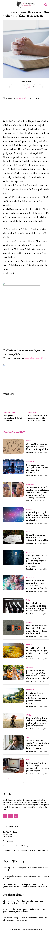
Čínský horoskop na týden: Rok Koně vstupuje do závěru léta (37, 537)
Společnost (30, 441)
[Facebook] (5, 816)
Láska (28, 737)
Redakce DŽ (21, 98)
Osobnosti (30, 484)
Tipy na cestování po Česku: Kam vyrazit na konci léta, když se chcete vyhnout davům (25, 918)
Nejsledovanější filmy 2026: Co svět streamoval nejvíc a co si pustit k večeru (37, 767)
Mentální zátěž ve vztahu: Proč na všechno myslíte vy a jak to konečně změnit (37, 744)
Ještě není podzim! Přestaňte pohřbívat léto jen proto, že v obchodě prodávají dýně (37, 674)
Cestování (30, 461)
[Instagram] (10, 816)
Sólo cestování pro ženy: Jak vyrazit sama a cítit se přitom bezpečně (37, 468)
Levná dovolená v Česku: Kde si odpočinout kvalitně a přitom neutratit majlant (36, 698)
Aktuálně (29, 667)
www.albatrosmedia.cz (35, 358)
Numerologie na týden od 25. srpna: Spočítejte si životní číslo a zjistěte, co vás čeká (37, 516)
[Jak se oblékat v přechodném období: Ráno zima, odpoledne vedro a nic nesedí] (13, 605)
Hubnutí (29, 622)
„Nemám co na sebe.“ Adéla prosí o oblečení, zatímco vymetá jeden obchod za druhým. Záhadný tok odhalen (37, 492)
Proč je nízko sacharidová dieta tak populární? (13, 418)
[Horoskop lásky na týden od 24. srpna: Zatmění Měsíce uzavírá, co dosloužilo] (13, 582)
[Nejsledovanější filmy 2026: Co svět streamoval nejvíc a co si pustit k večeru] (13, 765)
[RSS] (16, 816)
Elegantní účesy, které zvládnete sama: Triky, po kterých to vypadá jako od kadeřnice (36, 722)
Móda (28, 600)
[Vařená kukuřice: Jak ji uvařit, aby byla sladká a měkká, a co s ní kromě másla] (13, 650)
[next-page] (8, 778)
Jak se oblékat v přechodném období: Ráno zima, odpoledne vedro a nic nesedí (37, 607)
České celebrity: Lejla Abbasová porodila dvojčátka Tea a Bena (37, 418)
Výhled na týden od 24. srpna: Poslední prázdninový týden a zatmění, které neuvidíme (37, 560)
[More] (40, 86)
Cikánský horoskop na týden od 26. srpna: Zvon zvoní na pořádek (37, 447)
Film (27, 760)
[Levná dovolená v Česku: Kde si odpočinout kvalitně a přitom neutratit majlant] (13, 695)
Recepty (29, 645)
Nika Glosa (29, 500)
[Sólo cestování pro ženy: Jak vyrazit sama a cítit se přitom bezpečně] (13, 466)
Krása (28, 715)
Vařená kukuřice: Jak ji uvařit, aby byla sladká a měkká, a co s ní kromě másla (37, 652)
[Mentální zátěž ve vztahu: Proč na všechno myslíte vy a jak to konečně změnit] (13, 742)
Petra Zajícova (31, 452)
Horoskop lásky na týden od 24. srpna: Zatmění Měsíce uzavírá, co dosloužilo (36, 584)
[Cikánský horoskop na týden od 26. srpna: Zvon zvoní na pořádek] (13, 446)
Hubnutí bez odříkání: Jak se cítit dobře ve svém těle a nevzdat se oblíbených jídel (37, 629)
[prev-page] (4, 778)
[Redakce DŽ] (4, 98)
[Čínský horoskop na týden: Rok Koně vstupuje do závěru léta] (13, 537)
